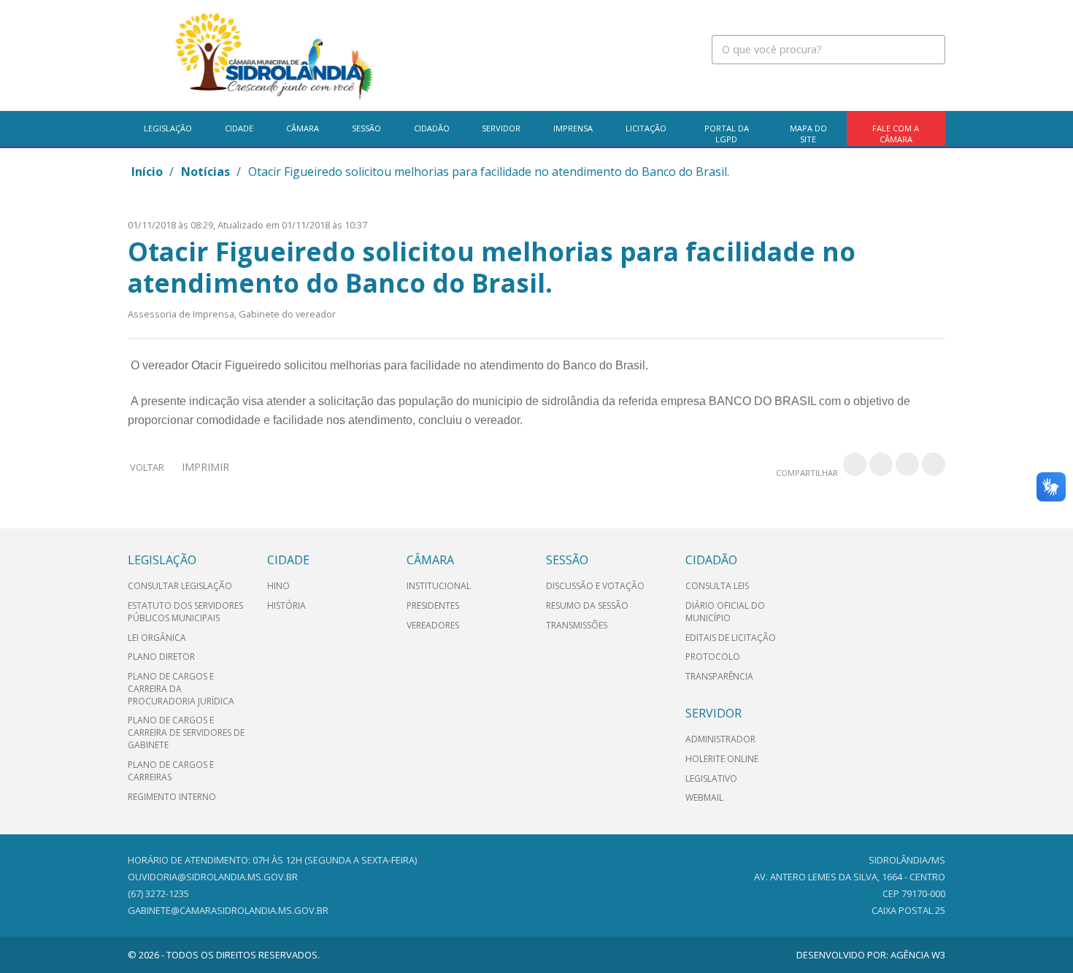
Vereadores (433, 625)
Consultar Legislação (180, 586)
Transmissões (576, 625)
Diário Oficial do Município (725, 611)
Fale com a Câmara (895, 134)
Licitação (646, 128)
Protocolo (712, 656)
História (286, 605)
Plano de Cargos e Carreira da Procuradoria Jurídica (181, 688)
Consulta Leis (717, 586)
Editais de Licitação (730, 637)
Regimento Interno (172, 797)
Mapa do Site (808, 134)
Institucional (439, 586)
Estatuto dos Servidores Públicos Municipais (185, 611)
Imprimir (205, 467)
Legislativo (711, 778)
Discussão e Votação (595, 586)
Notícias (205, 172)
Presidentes (433, 605)
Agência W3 (918, 954)
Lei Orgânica (157, 637)
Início (147, 172)
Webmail (704, 797)
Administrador (720, 739)
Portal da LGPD (726, 134)
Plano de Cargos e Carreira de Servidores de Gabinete (186, 732)
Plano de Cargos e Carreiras (171, 770)
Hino (278, 586)
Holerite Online (721, 759)
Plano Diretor (161, 656)
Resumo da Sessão (587, 605)
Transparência (719, 676)
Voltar (147, 467)
